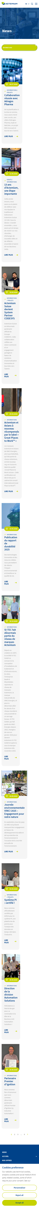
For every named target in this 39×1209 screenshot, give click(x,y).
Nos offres (7, 1160)
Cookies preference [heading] (13, 1167)
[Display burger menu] (36, 4)
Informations (7, 47)
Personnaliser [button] (19, 1187)
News (4, 1152)
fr (26, 4)
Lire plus (8, 136)
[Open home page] (9, 4)
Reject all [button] (19, 1195)
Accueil (5, 1156)
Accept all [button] (19, 1202)
